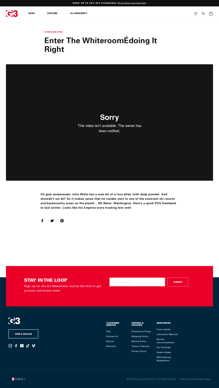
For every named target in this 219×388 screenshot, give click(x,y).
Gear (31, 14)
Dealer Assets (164, 352)
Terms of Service (140, 346)
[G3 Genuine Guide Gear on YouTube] (22, 346)
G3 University (78, 14)
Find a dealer (23, 334)
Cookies (207, 379)
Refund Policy (139, 341)
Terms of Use (185, 379)
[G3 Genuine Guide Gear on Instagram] (10, 346)
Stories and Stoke (53, 32)
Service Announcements (165, 341)
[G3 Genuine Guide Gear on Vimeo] (33, 346)
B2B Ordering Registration (164, 359)
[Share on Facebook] (44, 221)
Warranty (111, 346)
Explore (52, 14)
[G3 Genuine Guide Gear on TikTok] (27, 346)
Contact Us (112, 336)
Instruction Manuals (167, 334)
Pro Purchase (164, 347)
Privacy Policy (139, 351)
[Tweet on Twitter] (54, 221)
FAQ (108, 331)
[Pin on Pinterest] (63, 221)
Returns (110, 341)
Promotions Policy (141, 331)
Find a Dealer (164, 329)
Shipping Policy (140, 336)
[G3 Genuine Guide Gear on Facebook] (16, 346)
